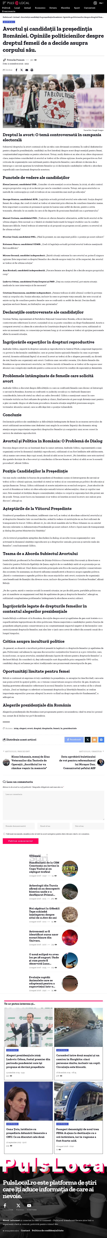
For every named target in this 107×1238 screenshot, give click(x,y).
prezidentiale (70, 728)
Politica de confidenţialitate (48, 1230)
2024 (16, 728)
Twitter (20, 1210)
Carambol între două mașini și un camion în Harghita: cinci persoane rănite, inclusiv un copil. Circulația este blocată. (78, 1061)
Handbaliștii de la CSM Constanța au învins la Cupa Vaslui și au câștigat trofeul (44, 867)
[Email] (26, 70)
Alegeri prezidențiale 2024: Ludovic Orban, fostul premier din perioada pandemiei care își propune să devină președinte (28, 1061)
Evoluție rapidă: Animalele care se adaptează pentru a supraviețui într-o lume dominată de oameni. (42, 982)
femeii (56, 728)
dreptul (37, 728)
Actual (9, 22)
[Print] (32, 70)
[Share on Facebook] (16, 70)
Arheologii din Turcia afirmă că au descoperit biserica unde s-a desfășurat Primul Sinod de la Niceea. (44, 890)
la (61, 728)
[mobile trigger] (5, 3)
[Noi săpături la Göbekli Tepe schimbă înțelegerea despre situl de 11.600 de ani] (70, 915)
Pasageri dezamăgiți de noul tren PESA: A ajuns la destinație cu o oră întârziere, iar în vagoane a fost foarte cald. (77, 1135)
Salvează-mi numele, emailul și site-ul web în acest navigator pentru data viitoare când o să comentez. (47, 834)
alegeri (22, 728)
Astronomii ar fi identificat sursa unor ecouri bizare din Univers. (43, 936)
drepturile (47, 728)
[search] (95, 3)
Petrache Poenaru (16, 60)
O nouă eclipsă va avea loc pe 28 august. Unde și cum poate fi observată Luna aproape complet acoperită (44, 959)
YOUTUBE (32, 1210)
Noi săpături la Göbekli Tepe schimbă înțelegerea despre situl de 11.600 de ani (44, 913)
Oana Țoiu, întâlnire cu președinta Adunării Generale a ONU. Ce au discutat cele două (26, 1133)
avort (30, 728)
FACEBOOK (8, 1210)
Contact (25, 1230)
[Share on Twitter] (21, 70)
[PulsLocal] (18, 3)
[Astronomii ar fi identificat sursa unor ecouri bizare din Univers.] (70, 938)
